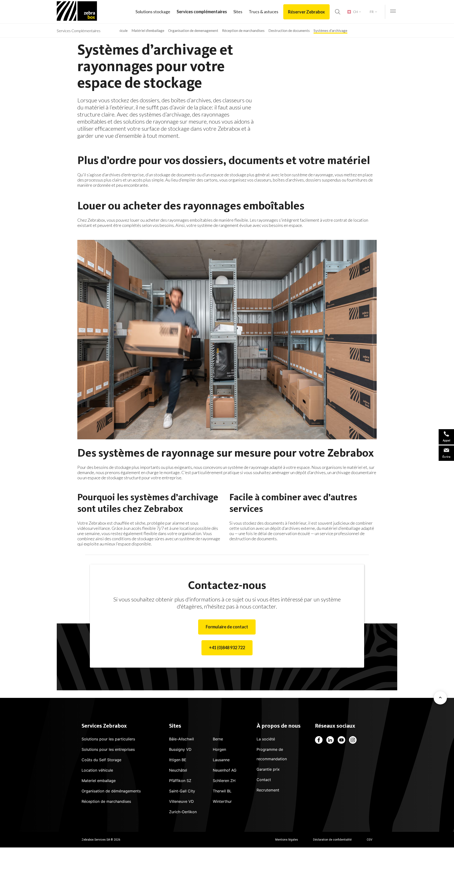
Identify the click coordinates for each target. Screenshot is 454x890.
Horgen (219, 749)
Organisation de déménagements (111, 791)
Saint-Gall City (182, 791)
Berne (218, 739)
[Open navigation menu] (393, 11)
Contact (264, 779)
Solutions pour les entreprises (108, 749)
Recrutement (268, 790)
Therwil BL (222, 791)
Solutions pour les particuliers (108, 739)
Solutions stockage (152, 11)
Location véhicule (97, 770)
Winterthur (222, 801)
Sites (237, 11)
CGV (369, 839)
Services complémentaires (202, 11)
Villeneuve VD (181, 801)
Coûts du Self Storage (101, 759)
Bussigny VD (180, 749)
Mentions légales (286, 839)
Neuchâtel (178, 770)
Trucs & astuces (263, 11)
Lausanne (221, 759)
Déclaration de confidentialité (332, 839)
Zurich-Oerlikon (183, 811)
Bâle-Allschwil (181, 739)
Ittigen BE (177, 759)
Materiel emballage (99, 780)
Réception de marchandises (106, 801)
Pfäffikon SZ (180, 780)
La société (266, 739)
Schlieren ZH (224, 780)
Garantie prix (268, 769)
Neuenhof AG (224, 770)
